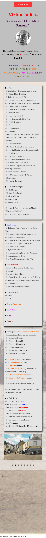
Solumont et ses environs (15, 256)
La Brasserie (14, 338)
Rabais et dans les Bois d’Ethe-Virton (20, 268)
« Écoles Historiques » (16, 187)
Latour (8, 298)
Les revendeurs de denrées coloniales (20, 384)
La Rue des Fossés (13, 128)
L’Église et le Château (14, 250)
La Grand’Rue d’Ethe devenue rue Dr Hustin (23, 277)
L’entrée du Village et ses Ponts (18, 237)
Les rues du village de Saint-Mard (19, 243)
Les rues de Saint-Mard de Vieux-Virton (21, 234)
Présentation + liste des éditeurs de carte (21, 91)
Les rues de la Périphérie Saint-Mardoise (21, 253)
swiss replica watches (8, 536)
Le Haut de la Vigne (13, 144)
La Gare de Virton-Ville (15, 156)
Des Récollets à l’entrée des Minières (20, 147)
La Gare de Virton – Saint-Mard (18, 214)
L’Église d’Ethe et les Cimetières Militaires (22, 280)
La (14, 366)
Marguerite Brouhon (14, 181)
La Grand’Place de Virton (16, 94)
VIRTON (28, 77)
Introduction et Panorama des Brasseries (21, 335)
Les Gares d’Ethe (12, 283)
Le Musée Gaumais (13, 122)
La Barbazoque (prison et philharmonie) (21, 100)
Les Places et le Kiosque (15, 247)
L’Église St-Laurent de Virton (17, 97)
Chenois (9, 295)
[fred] (23, 31)
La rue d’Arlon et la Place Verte (18, 119)
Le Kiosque (10, 131)
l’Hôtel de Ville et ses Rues (16, 106)
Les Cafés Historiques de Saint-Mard (20, 259)
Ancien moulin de (16, 411)
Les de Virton (16, 362)
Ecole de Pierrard (13, 202)
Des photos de (16, 404)
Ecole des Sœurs (12, 196)
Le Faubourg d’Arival (14, 116)
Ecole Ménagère (12, 190)
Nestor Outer (11, 178)
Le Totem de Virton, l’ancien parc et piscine (22, 103)
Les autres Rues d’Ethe (15, 274)
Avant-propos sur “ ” (23, 332)
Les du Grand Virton (18, 359)
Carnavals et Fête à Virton (16, 172)
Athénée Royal (11, 199)
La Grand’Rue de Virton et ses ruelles (20, 110)
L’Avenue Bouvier (13, 113)
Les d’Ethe (19, 375)
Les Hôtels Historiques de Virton (18, 162)
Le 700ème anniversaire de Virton (19, 175)
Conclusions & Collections (16, 354)
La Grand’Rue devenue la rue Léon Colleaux (23, 240)
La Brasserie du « (17, 351)
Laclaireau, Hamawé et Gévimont (18, 286)
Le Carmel (10, 125)
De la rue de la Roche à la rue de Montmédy (22, 134)
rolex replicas (21, 536)
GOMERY (18, 77)
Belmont (9, 271)
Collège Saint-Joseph (14, 193)
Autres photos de (15, 401)
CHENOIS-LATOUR (18, 69)
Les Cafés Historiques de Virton (18, 159)
